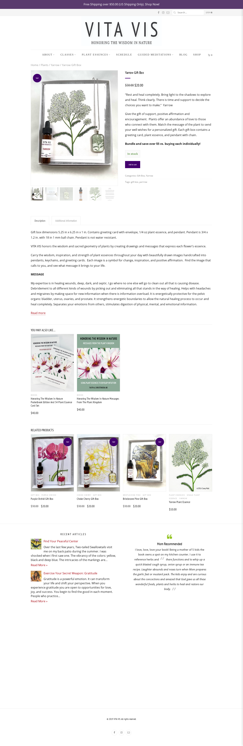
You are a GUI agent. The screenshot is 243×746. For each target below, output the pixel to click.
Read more (38, 313)
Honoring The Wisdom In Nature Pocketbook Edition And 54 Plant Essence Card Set (51, 402)
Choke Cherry (84, 495)
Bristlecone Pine (132, 495)
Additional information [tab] (66, 220)
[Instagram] (121, 733)
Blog (183, 54)
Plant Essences (95, 54)
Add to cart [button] (52, 388)
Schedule (124, 54)
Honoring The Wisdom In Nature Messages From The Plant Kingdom (98, 400)
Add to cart (133, 164)
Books (34, 395)
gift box (134, 181)
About (47, 54)
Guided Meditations (154, 54)
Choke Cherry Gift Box (88, 498)
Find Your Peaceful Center (61, 541)
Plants (44, 65)
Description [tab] (40, 220)
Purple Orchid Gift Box (42, 498)
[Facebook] (114, 733)
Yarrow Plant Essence (179, 502)
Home (34, 65)
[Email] (128, 733)
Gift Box (141, 175)
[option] (170, 562)
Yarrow (55, 65)
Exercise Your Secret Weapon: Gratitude (70, 573)
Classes (67, 54)
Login (208, 12)
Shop (197, 54)
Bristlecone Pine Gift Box (135, 498)
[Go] (174, 12)
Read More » (39, 565)
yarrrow (143, 181)
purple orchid (48, 495)
